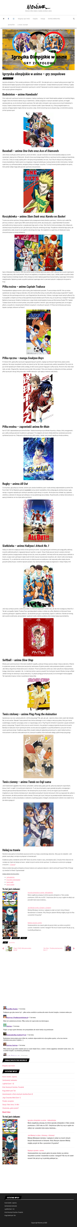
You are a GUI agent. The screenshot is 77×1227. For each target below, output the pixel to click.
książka (35, 19)
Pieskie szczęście (8, 1101)
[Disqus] (38, 978)
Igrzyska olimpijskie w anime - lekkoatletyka (40, 893)
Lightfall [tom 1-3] (8, 1084)
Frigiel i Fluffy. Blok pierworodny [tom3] (22, 949)
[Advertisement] (38, 1178)
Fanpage (8, 19)
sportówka (12, 942)
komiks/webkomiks (54, 19)
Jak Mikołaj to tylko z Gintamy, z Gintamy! (39, 908)
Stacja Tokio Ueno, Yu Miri (10, 1105)
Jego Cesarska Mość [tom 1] (11, 1098)
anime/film (11, 25)
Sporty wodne (10, 884)
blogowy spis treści (24, 19)
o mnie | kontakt (23, 25)
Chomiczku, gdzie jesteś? (10, 1108)
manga (43, 19)
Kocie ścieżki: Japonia (9, 1077)
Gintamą (12, 865)
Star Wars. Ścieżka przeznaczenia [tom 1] (52, 949)
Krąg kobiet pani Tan (9, 1091)
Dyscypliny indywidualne (13, 880)
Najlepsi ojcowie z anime (35, 923)
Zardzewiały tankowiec (9, 1080)
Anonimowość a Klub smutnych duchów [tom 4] (17, 1094)
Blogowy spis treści (8, 1066)
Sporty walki (9, 882)
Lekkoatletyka (10, 877)
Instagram (13, 19)
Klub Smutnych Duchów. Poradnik (13, 1087)
